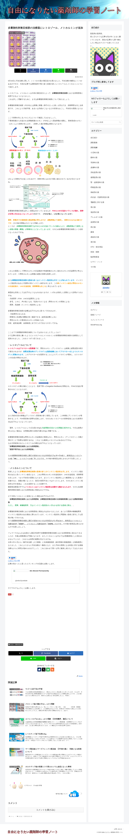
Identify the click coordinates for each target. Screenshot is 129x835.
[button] (71, 70)
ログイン (94, 310)
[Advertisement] (46, 623)
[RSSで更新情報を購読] (52, 669)
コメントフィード (97, 320)
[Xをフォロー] (44, 669)
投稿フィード (96, 315)
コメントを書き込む (46, 810)
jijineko (106, 288)
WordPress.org (96, 325)
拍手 (10, 594)
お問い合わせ (118, 829)
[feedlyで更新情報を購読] (48, 669)
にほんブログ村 (14, 561)
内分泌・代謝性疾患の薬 (16, 644)
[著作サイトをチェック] (39, 669)
